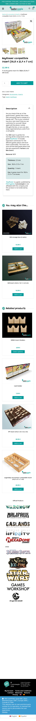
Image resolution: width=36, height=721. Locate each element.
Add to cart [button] (18, 249)
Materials (18, 693)
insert (8, 97)
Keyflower (10, 182)
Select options (18, 352)
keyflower (13, 97)
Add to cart (22, 83)
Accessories (13, 94)
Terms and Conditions (23, 691)
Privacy (15, 695)
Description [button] (11, 108)
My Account (9, 691)
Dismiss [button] (4, 712)
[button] (31, 21)
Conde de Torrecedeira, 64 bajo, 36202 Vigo (25, 683)
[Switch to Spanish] (24, 694)
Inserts (20, 94)
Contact (10, 693)
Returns (27, 693)
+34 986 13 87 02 (26, 685)
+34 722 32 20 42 (24, 686)
